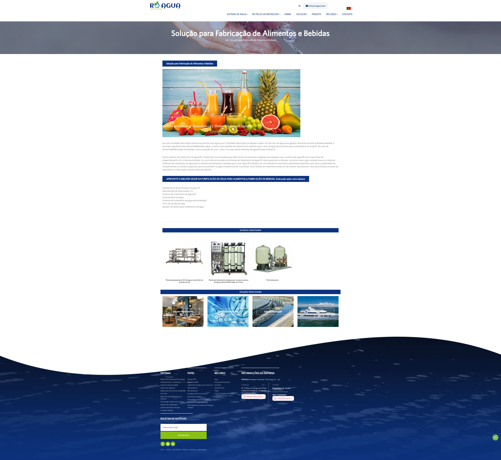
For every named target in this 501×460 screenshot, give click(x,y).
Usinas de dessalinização (169, 385)
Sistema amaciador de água (170, 407)
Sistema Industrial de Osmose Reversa (171, 398)
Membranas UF (192, 391)
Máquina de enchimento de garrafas (173, 391)
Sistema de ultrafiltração (168, 405)
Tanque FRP (191, 379)
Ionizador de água (166, 410)
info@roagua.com (317, 5)
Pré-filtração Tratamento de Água (172, 402)
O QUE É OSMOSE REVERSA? (224, 394)
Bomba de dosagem (194, 397)
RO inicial (163, 394)
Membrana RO (192, 388)
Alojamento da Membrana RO (197, 402)
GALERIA (217, 385)
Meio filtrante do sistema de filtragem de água (200, 406)
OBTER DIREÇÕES (254, 397)
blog (216, 379)
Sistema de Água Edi (167, 388)
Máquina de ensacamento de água (172, 379)
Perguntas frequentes (222, 382)
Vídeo (216, 391)
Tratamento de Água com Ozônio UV (200, 385)
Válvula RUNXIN (192, 382)
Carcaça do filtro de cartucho (197, 394)
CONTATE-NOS (284, 398)
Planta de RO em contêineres (170, 382)
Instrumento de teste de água (197, 399)
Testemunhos (219, 388)
